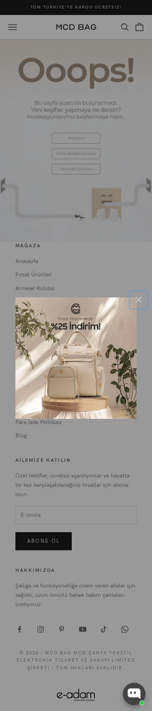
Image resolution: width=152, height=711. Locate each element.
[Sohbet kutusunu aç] (134, 694)
